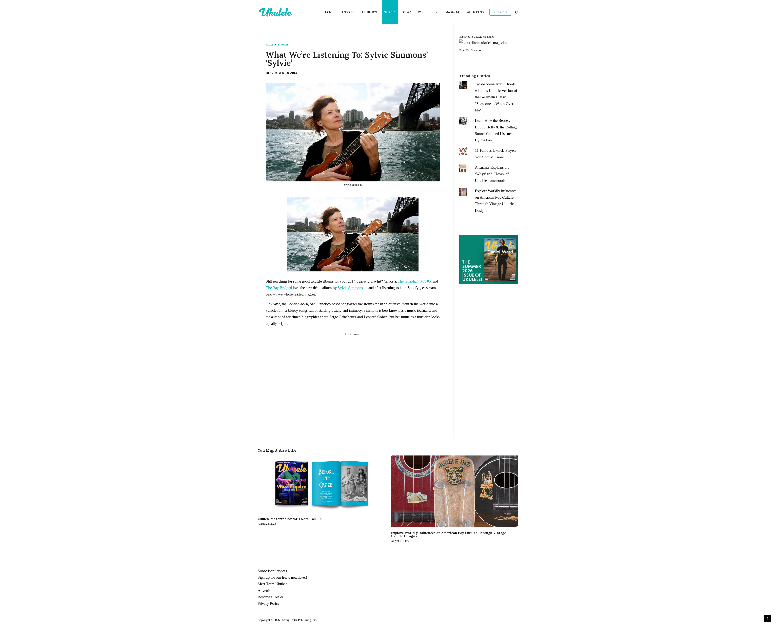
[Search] (516, 12)
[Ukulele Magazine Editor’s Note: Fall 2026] (321, 484)
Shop (434, 12)
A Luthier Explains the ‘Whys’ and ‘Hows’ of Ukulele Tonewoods (492, 174)
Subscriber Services (272, 571)
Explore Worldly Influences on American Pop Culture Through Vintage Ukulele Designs (448, 534)
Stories (390, 12)
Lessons (347, 12)
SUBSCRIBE (500, 12)
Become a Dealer (270, 597)
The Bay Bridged (279, 288)
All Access (475, 12)
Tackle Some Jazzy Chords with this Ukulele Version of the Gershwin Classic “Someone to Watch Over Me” (496, 97)
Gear (407, 12)
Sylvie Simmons (350, 288)
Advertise (265, 590)
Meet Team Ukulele (272, 584)
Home (329, 12)
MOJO (425, 281)
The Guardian (408, 281)
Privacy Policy (269, 603)
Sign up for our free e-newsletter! (282, 577)
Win (420, 12)
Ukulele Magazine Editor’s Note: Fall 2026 (291, 519)
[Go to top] (767, 618)
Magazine (453, 12)
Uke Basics (369, 12)
